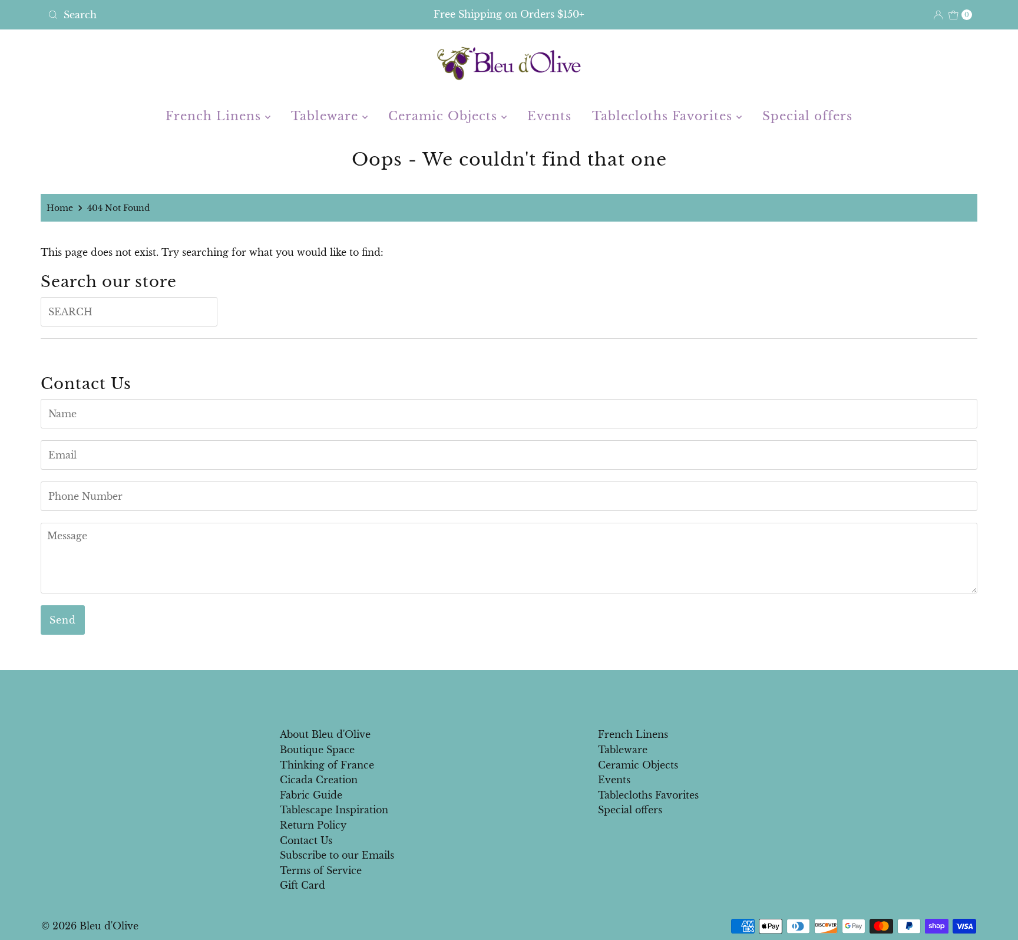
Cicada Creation (319, 780)
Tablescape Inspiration (334, 810)
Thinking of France (327, 765)
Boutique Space (317, 750)
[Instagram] (518, 695)
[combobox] (195, 15)
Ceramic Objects (444, 116)
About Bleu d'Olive (325, 734)
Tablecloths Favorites (664, 116)
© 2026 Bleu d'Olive (89, 926)
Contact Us (306, 840)
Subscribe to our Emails (337, 855)
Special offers (807, 116)
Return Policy (313, 825)
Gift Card (302, 885)
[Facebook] (497, 695)
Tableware (326, 116)
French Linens (215, 116)
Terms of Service (321, 870)
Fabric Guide (311, 795)
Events (549, 116)
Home (60, 208)
